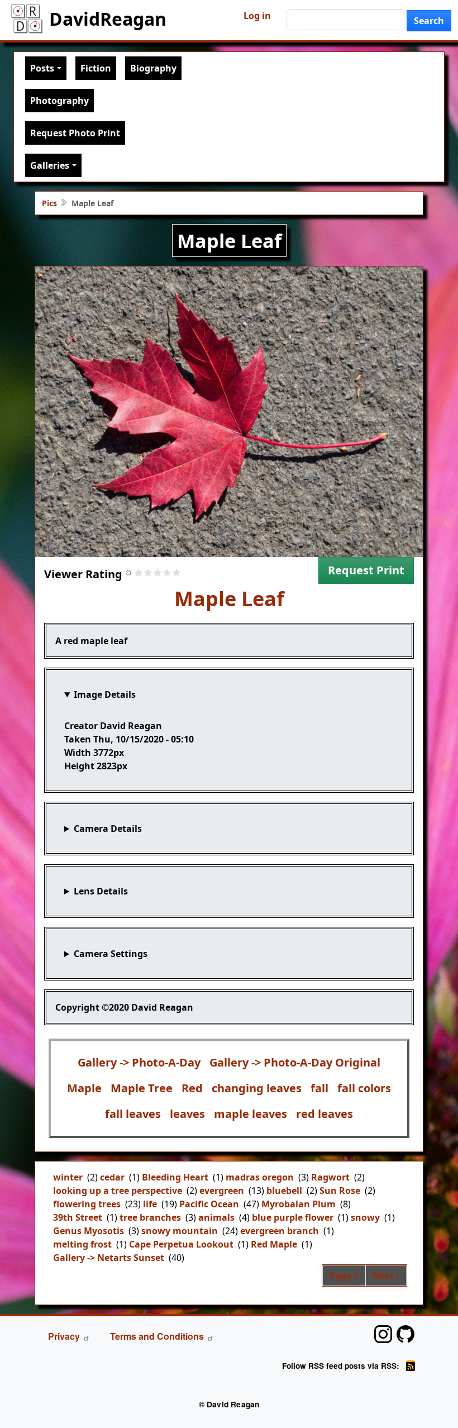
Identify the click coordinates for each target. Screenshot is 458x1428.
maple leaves (250, 1113)
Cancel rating (129, 572)
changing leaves (257, 1088)
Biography (153, 68)
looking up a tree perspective (117, 1190)
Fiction (95, 68)
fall (319, 1088)
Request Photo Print (75, 133)
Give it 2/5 (148, 572)
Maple (84, 1088)
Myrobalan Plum (298, 1204)
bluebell (284, 1190)
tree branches (150, 1217)
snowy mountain (179, 1231)
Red (192, 1088)
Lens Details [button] (101, 891)
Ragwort (330, 1177)
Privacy (64, 1336)
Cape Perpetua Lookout (181, 1244)
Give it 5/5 (177, 572)
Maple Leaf (229, 598)
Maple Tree (142, 1088)
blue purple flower (292, 1217)
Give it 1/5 (139, 572)
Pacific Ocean (209, 1204)
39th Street (77, 1217)
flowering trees (87, 1204)
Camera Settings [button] (110, 954)
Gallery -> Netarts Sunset (108, 1257)
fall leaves (133, 1113)
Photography (59, 100)
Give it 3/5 (158, 572)
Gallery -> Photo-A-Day (139, 1062)
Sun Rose (339, 1190)
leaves (187, 1113)
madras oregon (260, 1177)
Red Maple (274, 1244)
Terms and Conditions (157, 1336)
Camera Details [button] (108, 828)
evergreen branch (279, 1231)
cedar (112, 1177)
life (150, 1204)
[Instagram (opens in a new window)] (383, 1334)
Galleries (49, 165)
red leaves (324, 1113)
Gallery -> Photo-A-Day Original (294, 1062)
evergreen (221, 1190)
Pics (49, 203)
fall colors (364, 1088)
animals (216, 1217)
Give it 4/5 (167, 572)
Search (429, 21)
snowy (365, 1217)
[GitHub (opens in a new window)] (405, 1334)
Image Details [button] (105, 694)
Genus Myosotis (88, 1231)
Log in (257, 15)
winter (68, 1177)
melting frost (82, 1244)
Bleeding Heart (175, 1177)
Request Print (366, 570)
